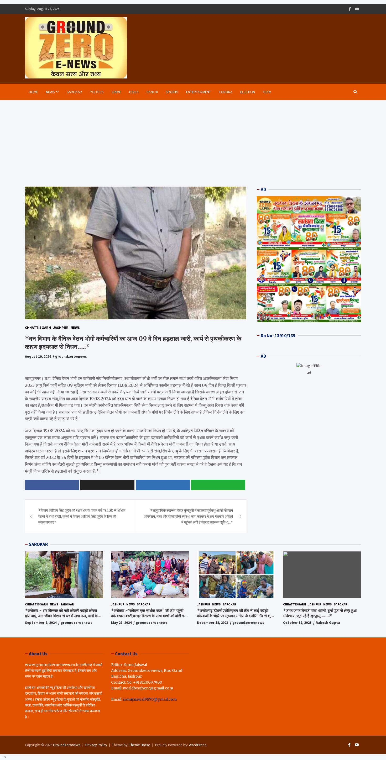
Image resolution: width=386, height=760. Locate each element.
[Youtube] (357, 9)
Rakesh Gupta (328, 622)
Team (267, 91)
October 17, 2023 (297, 622)
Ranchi (152, 91)
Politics (97, 91)
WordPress (197, 744)
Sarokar (74, 91)
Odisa (134, 91)
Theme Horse (139, 744)
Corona (225, 91)
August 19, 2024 (38, 356)
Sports (172, 91)
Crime (116, 91)
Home (33, 91)
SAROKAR (38, 544)
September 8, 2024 (40, 622)
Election (247, 91)
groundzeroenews (71, 356)
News (50, 91)
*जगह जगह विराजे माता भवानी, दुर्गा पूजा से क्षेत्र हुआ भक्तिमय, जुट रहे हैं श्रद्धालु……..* (320, 613)
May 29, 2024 (121, 622)
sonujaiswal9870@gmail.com (150, 699)
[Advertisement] (193, 139)
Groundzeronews (66, 744)
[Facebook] (350, 9)
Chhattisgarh (38, 327)
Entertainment (198, 91)
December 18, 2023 (212, 622)
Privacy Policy (96, 744)
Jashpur (61, 327)
